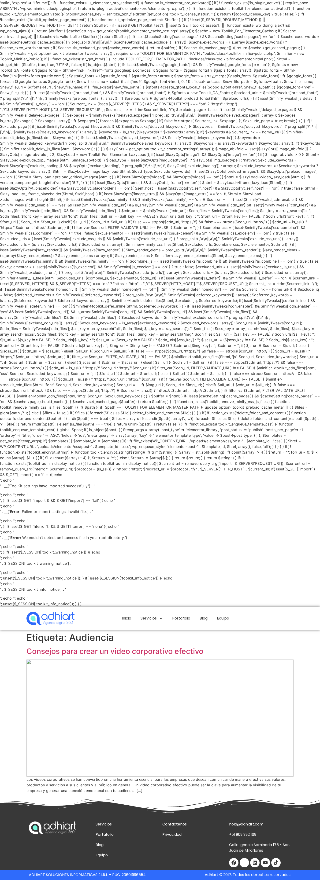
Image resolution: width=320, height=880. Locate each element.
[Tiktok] (276, 862)
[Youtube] (265, 862)
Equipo (223, 618)
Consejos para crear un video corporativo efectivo (114, 651)
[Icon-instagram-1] (244, 862)
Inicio (126, 618)
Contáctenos (174, 824)
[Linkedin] (255, 862)
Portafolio (181, 618)
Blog (204, 618)
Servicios (149, 618)
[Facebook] (233, 862)
